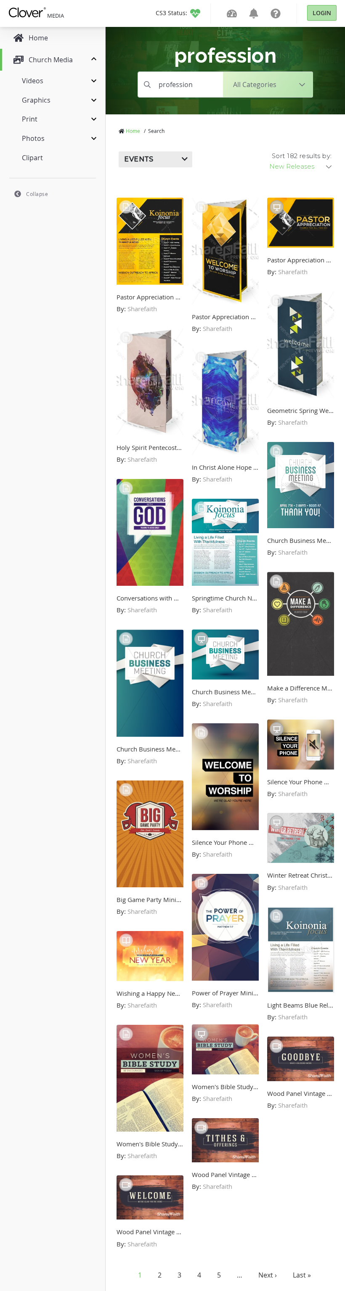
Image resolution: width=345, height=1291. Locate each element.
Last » (302, 1275)
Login (322, 13)
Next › (267, 1275)
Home (133, 130)
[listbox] (301, 166)
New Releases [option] (291, 166)
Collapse (37, 193)
